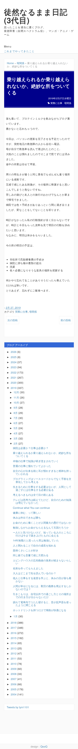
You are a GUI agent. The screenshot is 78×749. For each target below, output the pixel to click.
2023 (14, 367)
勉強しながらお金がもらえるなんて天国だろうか (41, 527)
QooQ (43, 746)
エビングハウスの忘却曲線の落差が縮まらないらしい (42, 561)
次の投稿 (12, 320)
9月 (16, 407)
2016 (14, 633)
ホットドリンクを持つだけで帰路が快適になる (39, 610)
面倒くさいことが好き (25, 550)
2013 (14, 648)
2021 (14, 377)
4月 (16, 433)
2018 (14, 622)
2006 (14, 684)
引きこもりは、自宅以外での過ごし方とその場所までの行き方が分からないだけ (42, 595)
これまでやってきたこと (19, 51)
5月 (16, 428)
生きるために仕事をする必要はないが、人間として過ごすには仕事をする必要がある (42, 488)
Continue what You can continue (31, 508)
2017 (14, 627)
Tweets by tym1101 (18, 707)
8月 (16, 413)
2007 (14, 679)
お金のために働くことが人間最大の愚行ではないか (42, 522)
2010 (14, 663)
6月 (16, 423)
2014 (14, 643)
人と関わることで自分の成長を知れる (34, 545)
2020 (14, 382)
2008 (14, 674)
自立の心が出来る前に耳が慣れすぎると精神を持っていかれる (42, 472)
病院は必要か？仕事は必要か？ (30, 448)
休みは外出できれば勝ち (27, 517)
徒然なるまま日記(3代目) (36, 16)
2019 (14, 388)
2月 (16, 443)
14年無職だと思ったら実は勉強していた (36, 540)
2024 (14, 362)
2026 (14, 352)
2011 (14, 658)
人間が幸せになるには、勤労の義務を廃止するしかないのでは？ (42, 587)
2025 (14, 357)
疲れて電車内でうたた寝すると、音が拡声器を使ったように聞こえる (42, 603)
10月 (17, 402)
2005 (14, 689)
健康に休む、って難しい (27, 512)
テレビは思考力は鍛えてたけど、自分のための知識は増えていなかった (42, 501)
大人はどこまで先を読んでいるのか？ (34, 573)
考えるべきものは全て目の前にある (33, 494)
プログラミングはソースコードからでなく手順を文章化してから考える (42, 480)
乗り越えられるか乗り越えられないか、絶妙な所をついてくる (42, 454)
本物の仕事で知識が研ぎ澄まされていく (36, 461)
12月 (17, 392)
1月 (16, 616)
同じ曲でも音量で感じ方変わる (30, 555)
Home (10, 63)
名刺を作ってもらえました (28, 568)
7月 (16, 418)
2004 (14, 694)
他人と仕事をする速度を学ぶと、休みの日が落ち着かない (42, 579)
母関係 (20, 63)
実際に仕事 (56, 103)
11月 (17, 397)
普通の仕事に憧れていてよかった (32, 466)
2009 (14, 669)
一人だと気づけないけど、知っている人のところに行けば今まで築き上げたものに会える (42, 534)
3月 (16, 438)
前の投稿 (66, 320)
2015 (14, 638)
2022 (14, 372)
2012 (14, 653)
